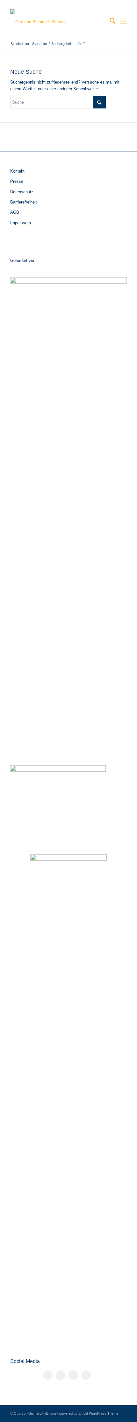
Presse (16, 181)
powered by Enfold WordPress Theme (88, 1413)
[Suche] (109, 22)
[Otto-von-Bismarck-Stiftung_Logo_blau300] (56, 22)
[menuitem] (109, 22)
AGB (14, 212)
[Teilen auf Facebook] (48, 1375)
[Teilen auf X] (60, 1375)
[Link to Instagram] (73, 1375)
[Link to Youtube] (86, 1375)
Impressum (20, 222)
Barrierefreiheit (23, 202)
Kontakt (17, 171)
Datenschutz (21, 191)
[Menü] (123, 22)
